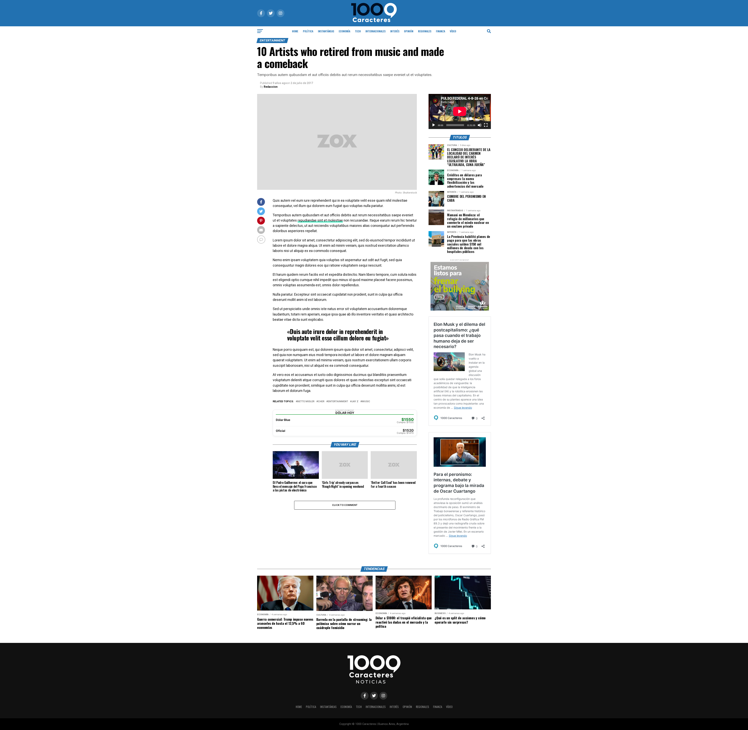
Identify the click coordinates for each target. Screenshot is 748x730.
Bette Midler (305, 401)
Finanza (440, 31)
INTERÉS (394, 31)
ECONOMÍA (344, 31)
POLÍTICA (308, 31)
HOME (295, 31)
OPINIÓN (408, 31)
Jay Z (355, 401)
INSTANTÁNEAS (326, 31)
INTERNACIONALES (375, 31)
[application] (460, 111)
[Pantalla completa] (486, 125)
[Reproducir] (434, 125)
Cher (321, 401)
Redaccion (271, 86)
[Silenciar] (480, 125)
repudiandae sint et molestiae (320, 220)
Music (366, 401)
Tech (358, 31)
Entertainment (338, 401)
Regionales (424, 31)
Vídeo (453, 31)
